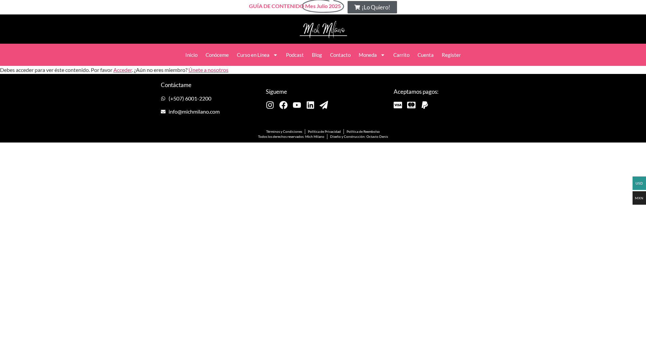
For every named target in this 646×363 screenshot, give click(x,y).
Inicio (191, 55)
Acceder (122, 70)
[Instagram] (270, 105)
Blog (317, 55)
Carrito (401, 55)
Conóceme (217, 55)
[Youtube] (297, 105)
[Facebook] (283, 105)
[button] (372, 7)
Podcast (295, 55)
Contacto (340, 55)
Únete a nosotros (208, 70)
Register (451, 55)
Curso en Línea (253, 55)
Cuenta (426, 55)
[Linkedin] (310, 105)
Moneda (368, 55)
